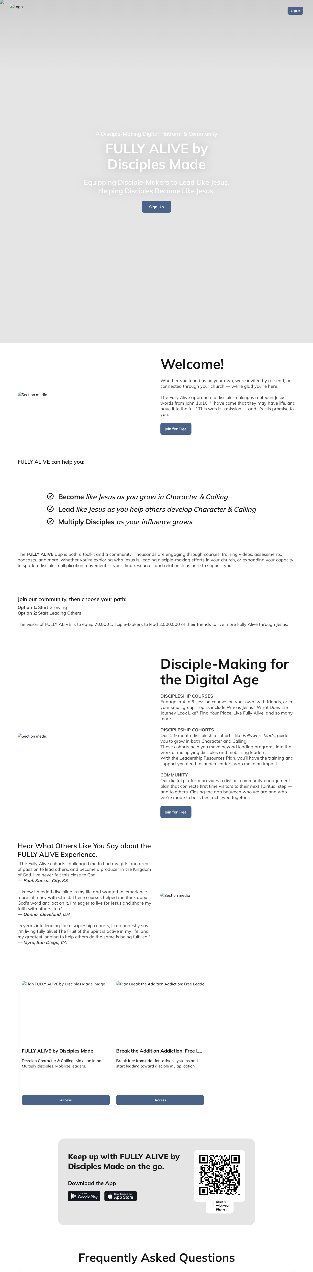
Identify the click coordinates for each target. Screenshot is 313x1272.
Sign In (295, 10)
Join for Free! (176, 428)
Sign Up (156, 206)
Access (66, 1100)
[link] (66, 1043)
